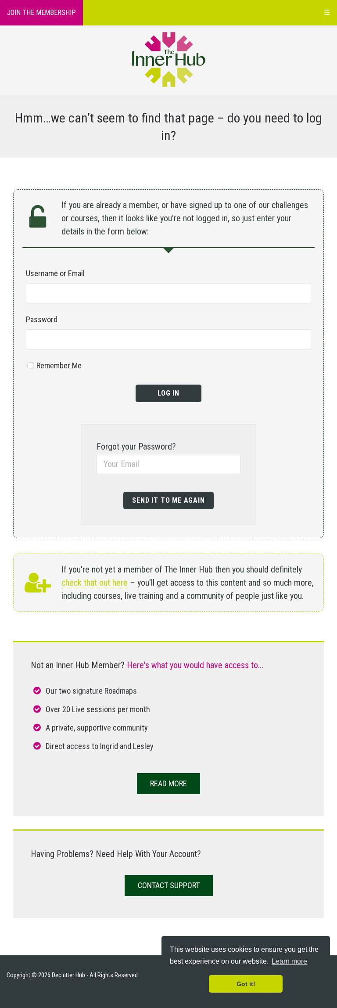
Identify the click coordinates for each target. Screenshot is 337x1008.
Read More (168, 783)
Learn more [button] (289, 961)
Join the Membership (41, 12)
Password (41, 319)
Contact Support (169, 885)
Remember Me (58, 365)
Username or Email (55, 273)
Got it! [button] (246, 983)
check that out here (94, 582)
